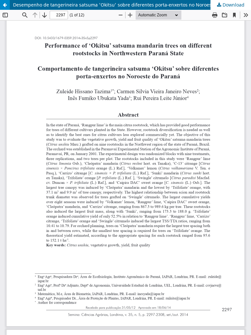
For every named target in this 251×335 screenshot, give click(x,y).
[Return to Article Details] (5, 5)
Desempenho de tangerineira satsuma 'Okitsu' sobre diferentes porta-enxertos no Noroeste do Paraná (126, 5)
